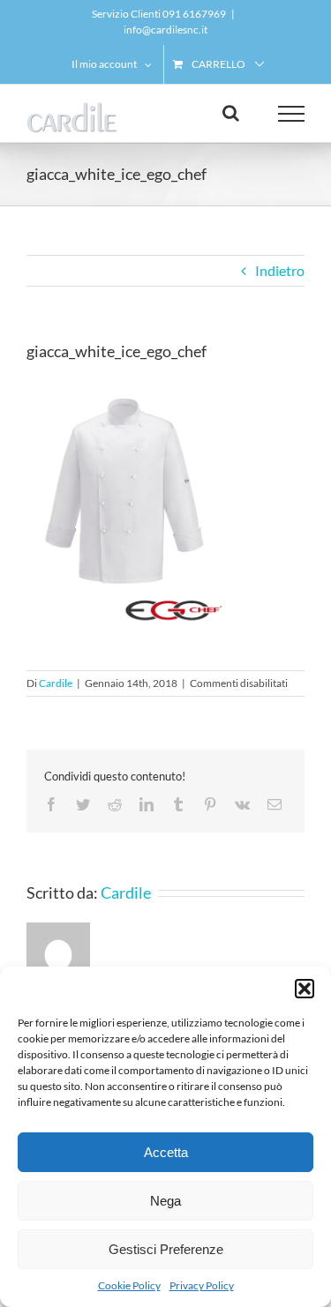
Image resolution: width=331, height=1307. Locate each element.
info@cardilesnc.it (165, 29)
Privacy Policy (201, 1285)
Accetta (166, 1152)
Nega (165, 1200)
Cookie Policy (129, 1285)
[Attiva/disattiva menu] (292, 114)
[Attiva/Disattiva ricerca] (230, 113)
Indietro (280, 270)
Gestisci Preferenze (166, 1249)
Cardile (55, 683)
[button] (304, 988)
